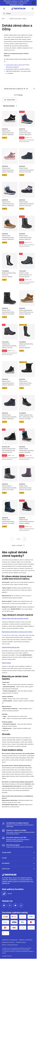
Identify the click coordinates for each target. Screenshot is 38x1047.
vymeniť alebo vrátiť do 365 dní (14, 64)
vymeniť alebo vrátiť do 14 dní (14, 69)
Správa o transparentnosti (10, 945)
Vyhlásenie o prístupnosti (10, 940)
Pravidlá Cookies (21, 942)
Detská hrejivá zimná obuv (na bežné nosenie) (15, 618)
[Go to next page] (24, 539)
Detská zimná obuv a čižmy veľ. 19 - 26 (16, 88)
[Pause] (33, 2)
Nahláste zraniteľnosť (25, 940)
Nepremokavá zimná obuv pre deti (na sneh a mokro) (17, 631)
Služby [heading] (4, 858)
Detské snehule (6, 662)
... (7, 18)
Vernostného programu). (12, 67)
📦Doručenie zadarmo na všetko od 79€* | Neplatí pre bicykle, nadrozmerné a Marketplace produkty (17, 3)
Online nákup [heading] (6, 852)
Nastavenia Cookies (8, 942)
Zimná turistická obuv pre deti (10, 647)
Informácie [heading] (6, 863)
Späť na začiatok (17, 545)
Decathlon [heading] (6, 868)
